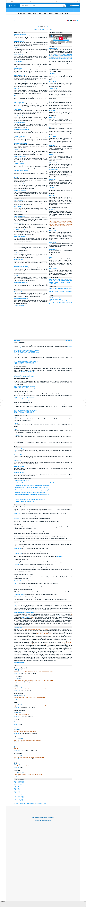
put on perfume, (68, 54)
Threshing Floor (18, 435)
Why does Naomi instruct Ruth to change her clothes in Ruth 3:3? (30, 499)
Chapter (70, 340)
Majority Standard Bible (19, 200)
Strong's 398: (17, 767)
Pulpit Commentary (18, 627)
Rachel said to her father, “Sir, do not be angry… (24, 397)
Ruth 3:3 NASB (17, 791)
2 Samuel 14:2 (52, 230)
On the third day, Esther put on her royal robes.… (24, 374)
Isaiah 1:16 (69, 346)
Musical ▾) (61, 32)
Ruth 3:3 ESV (17, 789)
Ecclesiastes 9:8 (53, 249)
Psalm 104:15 (52, 242)
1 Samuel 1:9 (52, 209)
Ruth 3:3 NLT (16, 788)
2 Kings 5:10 (52, 73)
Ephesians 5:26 (17, 348)
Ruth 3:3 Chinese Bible (19, 798)
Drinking (70, 279)
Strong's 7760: (17, 690)
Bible (9, 20)
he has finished (59, 58)
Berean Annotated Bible (19, 116)
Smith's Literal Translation (20, 236)
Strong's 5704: (17, 750)
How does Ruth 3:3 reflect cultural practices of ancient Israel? (29, 497)
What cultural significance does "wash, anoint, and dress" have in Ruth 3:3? (32, 485)
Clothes (62, 279)
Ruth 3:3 (15, 450)
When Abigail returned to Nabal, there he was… (24, 411)
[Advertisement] (43, 330)
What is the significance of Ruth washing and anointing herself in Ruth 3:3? (32, 494)
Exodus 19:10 (52, 81)
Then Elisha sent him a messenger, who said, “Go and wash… (27, 350)
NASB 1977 (16, 95)
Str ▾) (25, 32)
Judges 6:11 (17, 564)
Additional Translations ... (19, 305)
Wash (54, 283)
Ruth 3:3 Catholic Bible (19, 801)
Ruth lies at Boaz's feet (55, 299)
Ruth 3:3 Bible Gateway (19, 782)
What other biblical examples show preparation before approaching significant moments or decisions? (38, 490)
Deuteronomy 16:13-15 (19, 594)
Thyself (51, 283)
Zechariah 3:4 (52, 137)
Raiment (67, 280)
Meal (56, 280)
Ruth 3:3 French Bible (18, 799)
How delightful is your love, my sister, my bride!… (24, 363)
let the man (65, 57)
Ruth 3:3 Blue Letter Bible (19, 781)
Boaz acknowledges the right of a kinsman (60, 301)
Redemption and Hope (19, 472)
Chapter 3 (14, 20)
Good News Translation (19, 163)
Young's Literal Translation (20, 230)
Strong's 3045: (17, 741)
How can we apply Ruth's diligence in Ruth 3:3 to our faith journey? (30, 492)
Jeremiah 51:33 (17, 567)
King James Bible (18, 68)
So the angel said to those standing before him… (24, 375)
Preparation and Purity (19, 449)
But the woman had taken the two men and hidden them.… (26, 398)
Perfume (63, 280)
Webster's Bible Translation (20, 190)
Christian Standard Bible (19, 122)
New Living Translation (19, 41)
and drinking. (69, 58)
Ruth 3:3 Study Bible (18, 795)
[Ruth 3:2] (1, 405)
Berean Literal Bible (18, 61)
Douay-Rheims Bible (18, 246)
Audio (36, 29)
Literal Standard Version (19, 216)
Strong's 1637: (17, 716)
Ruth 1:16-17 (59, 556)
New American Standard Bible (20, 82)
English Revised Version (19, 150)
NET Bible (16, 177)
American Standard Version (20, 136)
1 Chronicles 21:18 (53, 169)
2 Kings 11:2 (52, 195)
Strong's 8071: (17, 699)
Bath (54, 279)
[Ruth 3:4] (84, 405)
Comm (47, 29)
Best (56, 279)
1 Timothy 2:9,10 (53, 268)
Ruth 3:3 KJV (17, 792)
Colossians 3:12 (18, 553)
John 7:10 (16, 583)
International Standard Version (21, 170)
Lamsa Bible (16, 275)
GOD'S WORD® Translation (20, 156)
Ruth (11, 20)
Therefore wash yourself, (59, 54)
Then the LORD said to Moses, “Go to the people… (25, 351)
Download (70, 66)
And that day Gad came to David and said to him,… (25, 387)
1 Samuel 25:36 (17, 597)
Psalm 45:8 (52, 110)
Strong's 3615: (17, 759)
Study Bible (17, 340)
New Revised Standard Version (21, 266)
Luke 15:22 (52, 145)
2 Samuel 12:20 (53, 88)
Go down (66, 55)
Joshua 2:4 (51, 187)
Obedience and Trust (18, 454)
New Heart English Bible (19, 184)
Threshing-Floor (68, 282)
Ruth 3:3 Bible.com (18, 784)
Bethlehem (17, 441)
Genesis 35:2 (17, 513)
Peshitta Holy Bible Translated (21, 282)
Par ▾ (23, 32)
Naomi (16, 423)
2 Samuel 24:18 (53, 163)
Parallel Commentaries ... (19, 662)
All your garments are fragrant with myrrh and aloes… (25, 362)
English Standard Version (19, 48)
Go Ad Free (3, 901)
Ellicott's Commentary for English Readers (24, 612)
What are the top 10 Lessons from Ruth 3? (25, 501)
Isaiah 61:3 (16, 551)
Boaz (16, 429)
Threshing (61, 282)
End (54, 280)
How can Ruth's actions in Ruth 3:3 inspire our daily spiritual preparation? (31, 487)
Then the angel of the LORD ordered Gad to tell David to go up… (27, 388)
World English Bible (18, 207)
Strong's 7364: (17, 673)
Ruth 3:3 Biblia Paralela (19, 796)
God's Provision (17, 460)
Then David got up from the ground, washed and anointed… (26, 352)
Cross (39, 29)
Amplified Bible (17, 109)
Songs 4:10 (52, 117)
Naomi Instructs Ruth (54, 48)
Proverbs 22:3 (17, 581)
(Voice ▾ (57, 32)
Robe (71, 280)
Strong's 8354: (17, 776)
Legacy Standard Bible (19, 102)
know (69, 57)
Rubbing (51, 282)
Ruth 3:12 (57, 615)
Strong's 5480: (17, 682)
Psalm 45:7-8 (17, 531)
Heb (50, 29)
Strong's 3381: (17, 707)
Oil (59, 280)
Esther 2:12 (52, 101)
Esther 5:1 (51, 127)
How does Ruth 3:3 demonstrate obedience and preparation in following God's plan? (34, 482)
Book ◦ (66, 340)
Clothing (66, 279)
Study (43, 29)
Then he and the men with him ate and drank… (24, 412)
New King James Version (19, 75)
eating (64, 58)
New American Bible (18, 259)
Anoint (50, 279)
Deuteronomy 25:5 (25, 617)
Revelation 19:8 (30, 371)
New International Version (20, 34)
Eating (50, 280)
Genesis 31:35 (52, 179)
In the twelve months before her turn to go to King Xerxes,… (26, 361)
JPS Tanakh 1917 (18, 292)
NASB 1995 (16, 88)
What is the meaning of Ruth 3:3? (22, 480)
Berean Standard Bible (19, 54)
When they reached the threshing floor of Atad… (24, 386)
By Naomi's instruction (55, 298)
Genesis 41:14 (17, 548)
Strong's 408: (17, 724)
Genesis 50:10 (52, 154)
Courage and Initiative (19, 466)
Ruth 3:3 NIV (16, 786)
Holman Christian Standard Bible (21, 129)
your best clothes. (59, 55)
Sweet (56, 282)
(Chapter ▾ (19, 32)
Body (59, 279)
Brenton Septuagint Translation (21, 298)
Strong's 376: (17, 733)
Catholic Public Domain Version (21, 252)
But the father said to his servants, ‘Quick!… (24, 376)
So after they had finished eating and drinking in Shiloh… (25, 410)
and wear (51, 55)
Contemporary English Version (21, 143)
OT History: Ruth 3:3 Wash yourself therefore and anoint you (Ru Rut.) (30, 803)
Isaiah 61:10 (24, 371)
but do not (59, 57)
